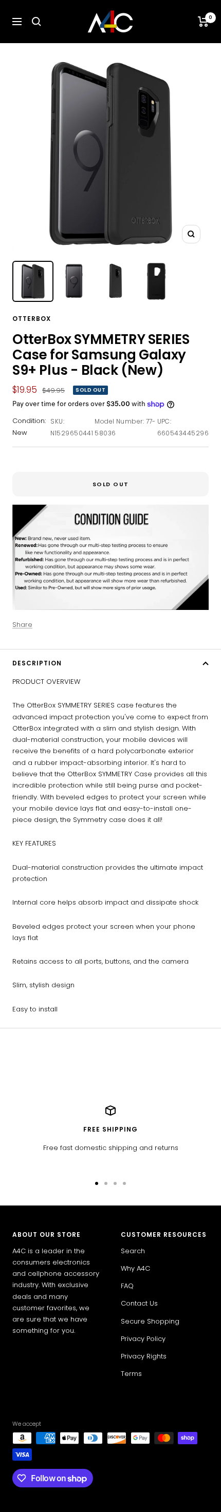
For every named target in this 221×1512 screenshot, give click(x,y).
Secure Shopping (150, 1321)
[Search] (36, 21)
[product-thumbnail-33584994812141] (156, 281)
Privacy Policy (143, 1339)
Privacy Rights (144, 1356)
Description (37, 663)
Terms (131, 1374)
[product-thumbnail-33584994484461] (32, 281)
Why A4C (135, 1268)
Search (133, 1251)
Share (22, 624)
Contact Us (139, 1303)
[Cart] (203, 21)
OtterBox (31, 318)
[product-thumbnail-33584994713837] (115, 281)
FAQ (127, 1286)
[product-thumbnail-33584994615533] (74, 281)
